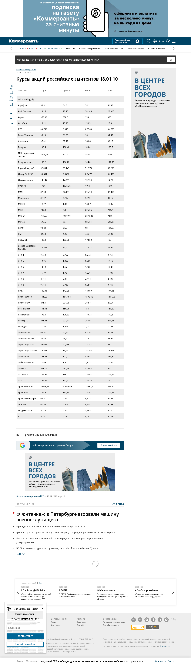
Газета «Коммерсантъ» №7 (30, 496)
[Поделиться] (11, 113)
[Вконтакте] (140, 619)
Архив (53, 622)
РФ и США (70, 48)
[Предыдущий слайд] (18, 592)
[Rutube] (160, 619)
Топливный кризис (136, 48)
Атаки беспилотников (114, 48)
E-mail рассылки (111, 625)
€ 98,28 (32, 48)
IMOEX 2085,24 (54, 48)
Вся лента (117, 504)
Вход (161, 41)
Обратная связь (110, 618)
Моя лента (31, 661)
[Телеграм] (133, 619)
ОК (171, 59)
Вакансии (81, 622)
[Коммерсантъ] (23, 41)
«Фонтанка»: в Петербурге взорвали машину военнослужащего (67, 517)
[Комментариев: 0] (11, 92)
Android (80, 625)
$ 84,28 (23, 48)
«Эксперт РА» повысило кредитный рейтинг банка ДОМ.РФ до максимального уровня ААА (36, 596)
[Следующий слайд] (173, 592)
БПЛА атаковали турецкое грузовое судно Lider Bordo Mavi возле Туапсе (57, 548)
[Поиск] (168, 41)
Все (40, 583)
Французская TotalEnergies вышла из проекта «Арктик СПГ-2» (51, 526)
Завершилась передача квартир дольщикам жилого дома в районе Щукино (112, 596)
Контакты (55, 625)
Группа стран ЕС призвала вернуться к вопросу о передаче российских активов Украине (66, 532)
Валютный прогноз (156, 48)
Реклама (81, 618)
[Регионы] (149, 41)
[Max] (166, 619)
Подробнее (165, 646)
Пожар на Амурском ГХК (89, 48)
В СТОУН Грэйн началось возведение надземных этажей (75, 595)
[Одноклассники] (153, 619)
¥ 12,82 (41, 48)
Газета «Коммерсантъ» (26, 69)
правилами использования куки (81, 59)
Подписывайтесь (108, 445)
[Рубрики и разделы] (174, 41)
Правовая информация (114, 622)
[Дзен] (146, 619)
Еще (18, 554)
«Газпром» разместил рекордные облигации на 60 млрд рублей (149, 595)
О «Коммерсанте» (60, 618)
